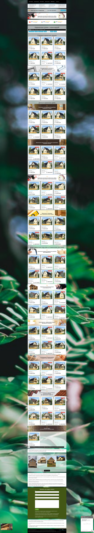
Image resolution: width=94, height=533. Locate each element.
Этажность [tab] (37, 29)
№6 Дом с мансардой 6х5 (45, 60)
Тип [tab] (30, 29)
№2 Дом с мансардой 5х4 (45, 45)
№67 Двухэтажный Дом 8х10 (33, 370)
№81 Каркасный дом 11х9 (45, 405)
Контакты (57, 1)
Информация (52, 1)
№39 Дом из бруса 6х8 (45, 169)
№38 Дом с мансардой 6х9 (45, 264)
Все (44, 29)
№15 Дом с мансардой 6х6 (45, 119)
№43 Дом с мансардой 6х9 (32, 204)
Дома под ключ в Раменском (37, 10)
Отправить (37, 509)
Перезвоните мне (63, 10)
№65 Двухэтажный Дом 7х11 (59, 349)
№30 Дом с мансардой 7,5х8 (33, 299)
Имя (35, 490)
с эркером (45, 31)
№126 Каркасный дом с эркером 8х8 (47, 240)
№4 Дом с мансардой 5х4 (32, 60)
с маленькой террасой (31, 31)
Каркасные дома (36, 1)
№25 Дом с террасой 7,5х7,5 (45, 225)
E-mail (35, 496)
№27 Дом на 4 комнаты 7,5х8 (46, 278)
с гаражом (52, 31)
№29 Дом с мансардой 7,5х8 (58, 278)
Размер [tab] (33, 29)
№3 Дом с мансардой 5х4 (58, 45)
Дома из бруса (31, 1)
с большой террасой (41, 31)
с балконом (36, 31)
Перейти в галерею (47, 470)
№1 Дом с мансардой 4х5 (32, 45)
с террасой (55, 31)
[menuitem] (31, 1)
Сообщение (36, 499)
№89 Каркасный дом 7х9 (58, 299)
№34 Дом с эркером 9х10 (58, 384)
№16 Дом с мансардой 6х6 (58, 119)
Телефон (36, 493)
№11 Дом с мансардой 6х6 (32, 95)
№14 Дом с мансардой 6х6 (58, 95)
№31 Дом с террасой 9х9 (58, 370)
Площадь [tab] (41, 29)
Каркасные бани (47, 1)
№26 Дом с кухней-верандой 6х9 (59, 190)
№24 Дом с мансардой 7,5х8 (33, 225)
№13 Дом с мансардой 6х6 (45, 95)
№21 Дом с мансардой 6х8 (32, 169)
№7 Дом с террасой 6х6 (58, 60)
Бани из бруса (42, 1)
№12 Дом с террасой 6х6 (32, 119)
